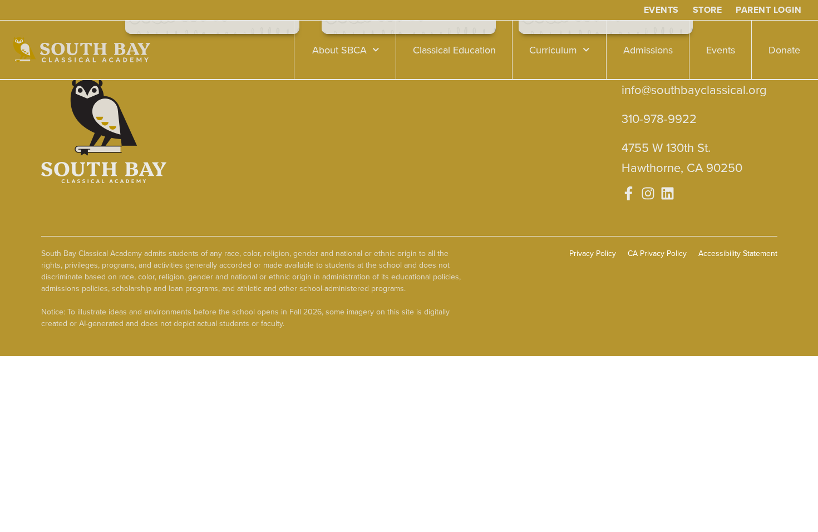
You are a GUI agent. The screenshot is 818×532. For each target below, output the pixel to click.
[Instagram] (648, 193)
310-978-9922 (659, 118)
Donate (784, 50)
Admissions (648, 50)
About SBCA (339, 50)
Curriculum (553, 50)
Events (720, 50)
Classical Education (454, 50)
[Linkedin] (667, 193)
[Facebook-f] (628, 193)
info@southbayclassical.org (694, 89)
